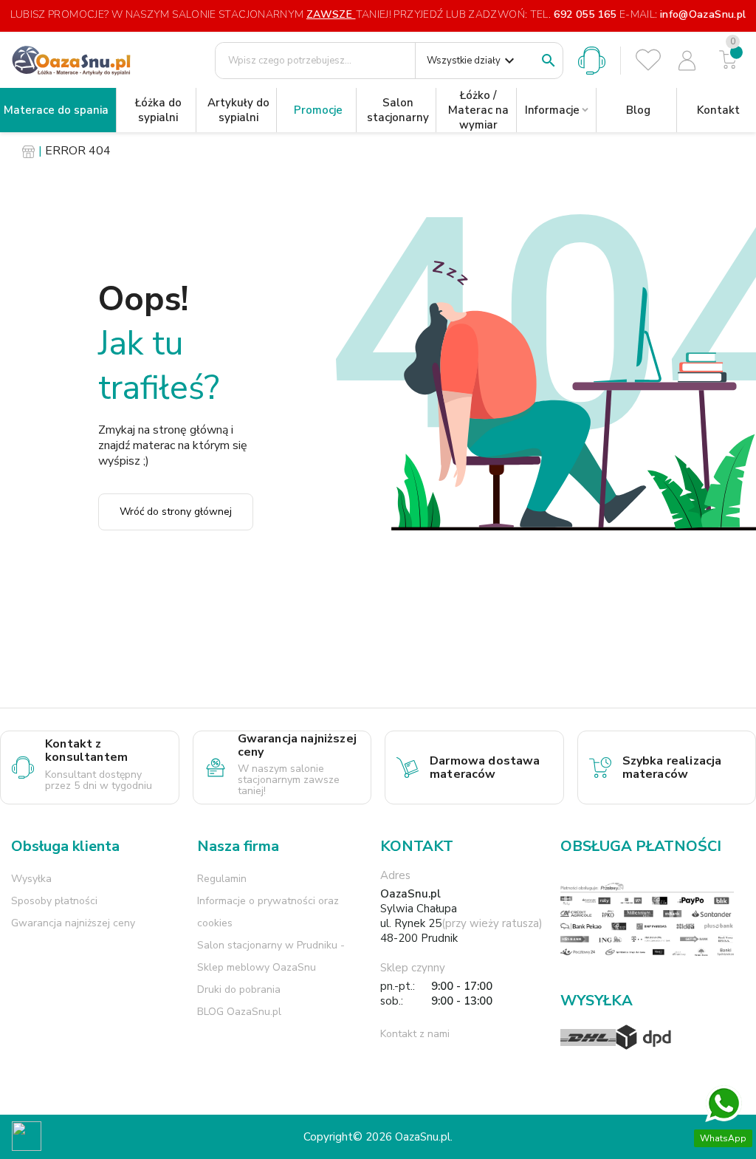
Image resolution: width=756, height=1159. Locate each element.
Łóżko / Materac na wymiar (478, 110)
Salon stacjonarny (398, 110)
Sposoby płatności (54, 901)
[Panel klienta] (686, 60)
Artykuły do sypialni (238, 110)
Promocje (318, 110)
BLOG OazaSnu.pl (239, 1012)
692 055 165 (585, 14)
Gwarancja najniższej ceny (73, 923)
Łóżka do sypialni (158, 110)
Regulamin (222, 879)
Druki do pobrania (239, 989)
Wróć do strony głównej (176, 512)
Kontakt (718, 110)
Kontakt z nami (415, 1034)
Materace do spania (56, 110)
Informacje (552, 110)
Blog (638, 110)
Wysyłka (31, 879)
